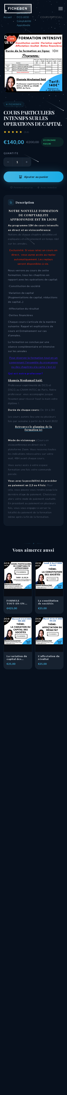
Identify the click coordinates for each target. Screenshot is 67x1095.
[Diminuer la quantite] (8, 162)
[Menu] (60, 8)
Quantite (11, 153)
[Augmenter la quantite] (26, 162)
